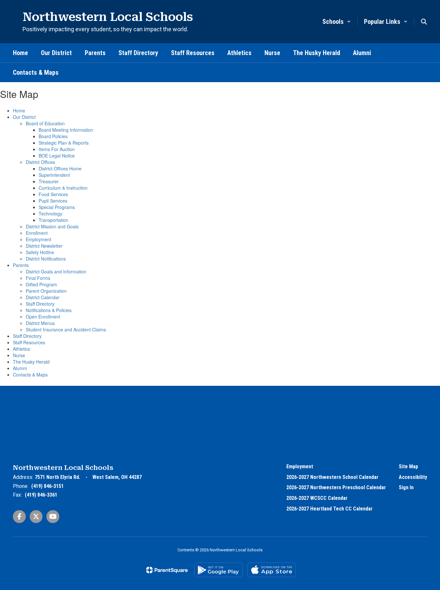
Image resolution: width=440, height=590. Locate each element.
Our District (24, 117)
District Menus (40, 323)
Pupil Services (53, 200)
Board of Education (45, 123)
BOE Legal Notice (57, 155)
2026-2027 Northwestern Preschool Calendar (336, 487)
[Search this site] (424, 21)
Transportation (53, 220)
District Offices (40, 162)
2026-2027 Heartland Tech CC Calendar (329, 509)
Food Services (53, 194)
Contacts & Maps (30, 374)
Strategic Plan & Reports (64, 142)
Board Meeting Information (66, 130)
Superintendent (54, 175)
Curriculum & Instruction (63, 188)
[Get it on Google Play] (218, 570)
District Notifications (46, 258)
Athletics (21, 349)
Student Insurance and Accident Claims (66, 329)
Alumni (20, 368)
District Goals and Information (56, 271)
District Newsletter (44, 246)
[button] (336, 21)
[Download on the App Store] (271, 570)
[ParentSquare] (167, 570)
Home (19, 110)
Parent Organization (46, 291)
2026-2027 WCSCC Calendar (317, 498)
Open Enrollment (43, 316)
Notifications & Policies (49, 310)
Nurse (19, 355)
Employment (38, 239)
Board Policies (53, 136)
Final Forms (38, 278)
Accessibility (413, 477)
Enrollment (37, 233)
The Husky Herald (31, 361)
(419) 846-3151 (47, 486)
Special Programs (57, 207)
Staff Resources (29, 342)
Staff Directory (40, 303)
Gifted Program (41, 284)
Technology (50, 213)
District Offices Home (60, 168)
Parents (21, 265)
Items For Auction (57, 149)
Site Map (408, 466)
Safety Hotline (40, 252)
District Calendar (43, 297)
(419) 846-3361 (41, 495)
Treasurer (49, 181)
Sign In (406, 487)
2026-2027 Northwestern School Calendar (332, 477)
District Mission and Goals (52, 226)
